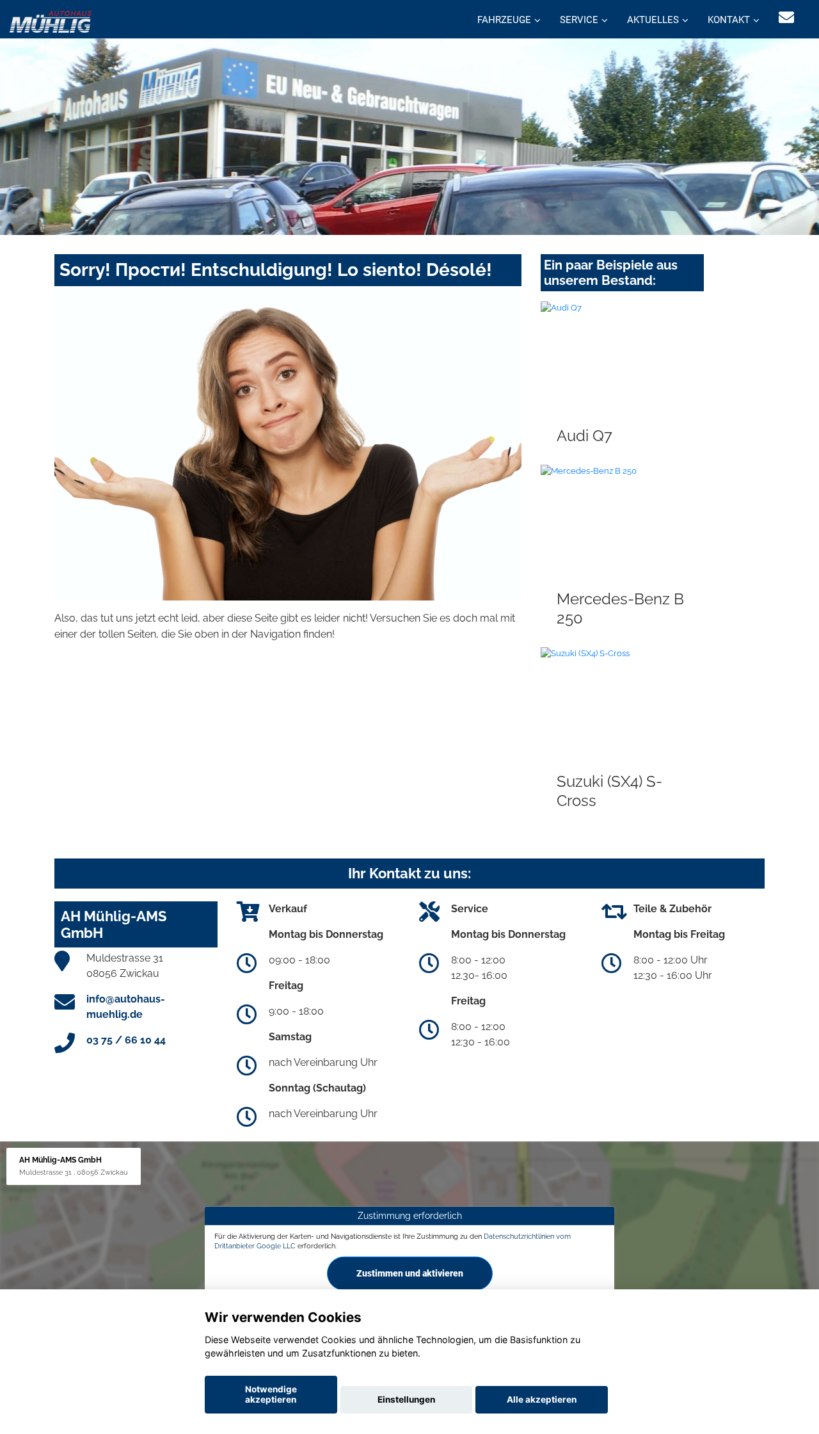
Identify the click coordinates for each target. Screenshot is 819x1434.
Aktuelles (653, 20)
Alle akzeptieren (541, 1399)
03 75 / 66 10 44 (126, 1040)
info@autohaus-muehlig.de (125, 1006)
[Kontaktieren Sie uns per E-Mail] (786, 17)
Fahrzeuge (504, 20)
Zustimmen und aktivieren (409, 1273)
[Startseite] (50, 21)
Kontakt (729, 20)
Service (579, 20)
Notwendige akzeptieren (271, 1394)
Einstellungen (406, 1399)
